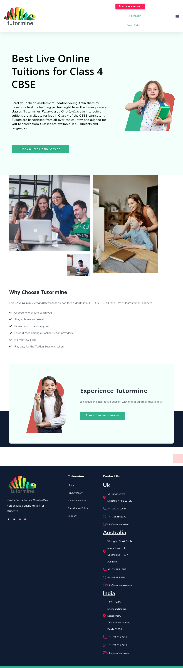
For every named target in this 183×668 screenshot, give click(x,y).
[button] (130, 6)
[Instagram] (20, 519)
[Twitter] (14, 519)
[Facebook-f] (9, 519)
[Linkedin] (25, 519)
